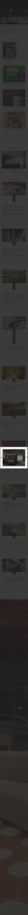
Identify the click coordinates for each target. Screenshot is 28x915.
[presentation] (1, 457)
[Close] (26, 448)
